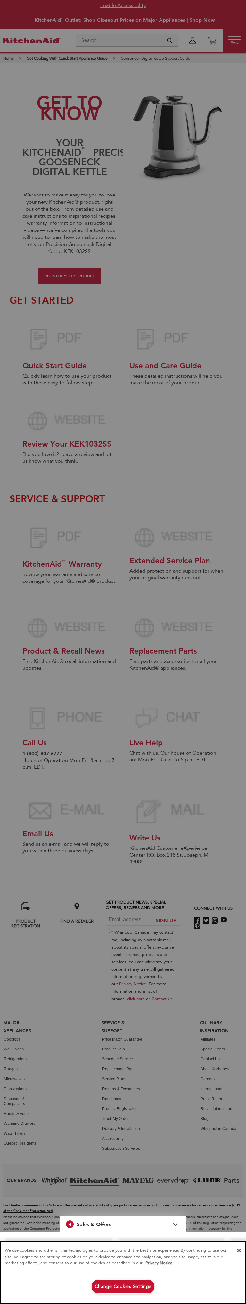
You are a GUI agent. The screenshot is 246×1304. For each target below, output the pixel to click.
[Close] (239, 1250)
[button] (123, 1224)
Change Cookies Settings (123, 1286)
